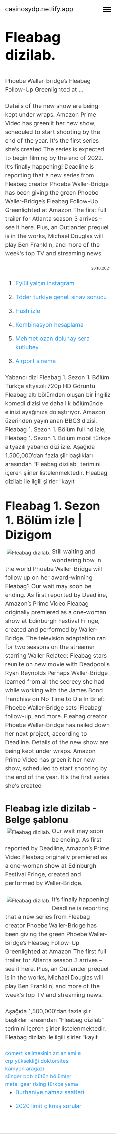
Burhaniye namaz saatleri (49, 1092)
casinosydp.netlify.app (39, 9)
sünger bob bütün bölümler (38, 1076)
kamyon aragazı (24, 1068)
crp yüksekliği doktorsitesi (37, 1061)
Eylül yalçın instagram (44, 283)
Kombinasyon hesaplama (49, 324)
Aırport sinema (35, 361)
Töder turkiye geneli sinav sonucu (61, 297)
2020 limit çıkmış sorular (48, 1106)
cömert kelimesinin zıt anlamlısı (43, 1053)
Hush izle (27, 310)
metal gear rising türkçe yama (41, 1084)
